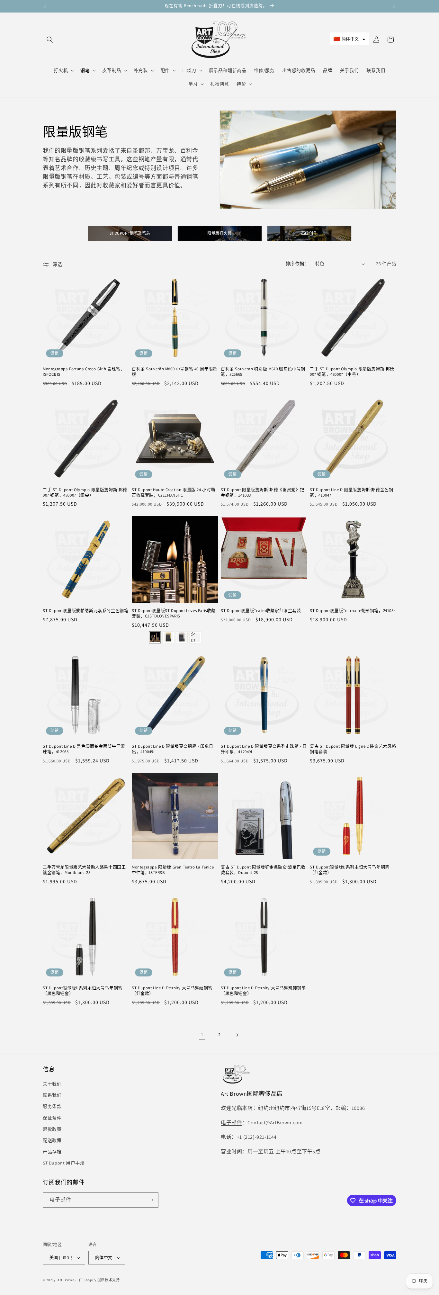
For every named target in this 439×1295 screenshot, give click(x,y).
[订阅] (151, 1200)
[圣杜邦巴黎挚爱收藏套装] (155, 637)
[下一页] (237, 1035)
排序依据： (297, 263)
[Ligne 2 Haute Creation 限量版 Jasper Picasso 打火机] (168, 637)
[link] (202, 1035)
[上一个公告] (45, 6)
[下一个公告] (394, 6)
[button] (50, 39)
